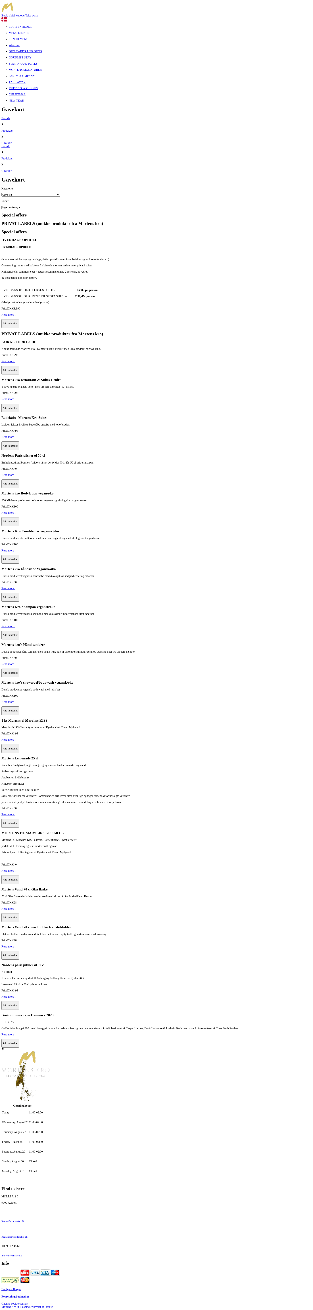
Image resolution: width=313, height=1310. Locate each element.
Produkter (7, 130)
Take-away (31, 15)
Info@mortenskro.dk (11, 1255)
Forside (5, 118)
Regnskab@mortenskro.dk (14, 1237)
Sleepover (19, 15)
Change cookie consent (14, 1303)
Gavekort (6, 142)
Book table (7, 15)
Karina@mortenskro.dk (12, 1221)
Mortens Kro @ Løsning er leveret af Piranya (27, 1306)
